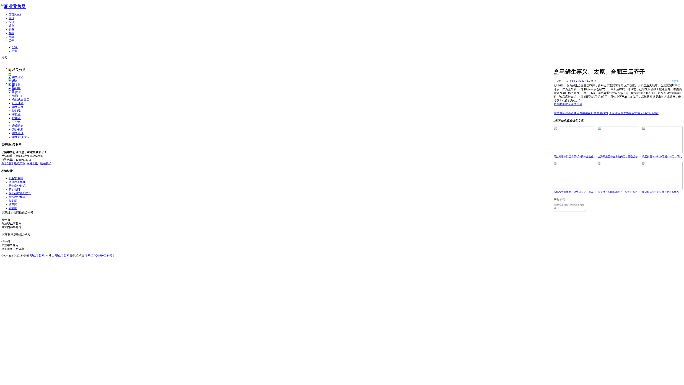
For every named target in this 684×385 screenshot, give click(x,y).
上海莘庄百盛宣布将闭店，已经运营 (618, 156)
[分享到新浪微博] (10, 69)
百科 (11, 36)
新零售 (16, 84)
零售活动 (18, 133)
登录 (15, 47)
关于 (11, 40)
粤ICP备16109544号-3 (101, 255)
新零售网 (14, 189)
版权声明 (19, 163)
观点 (11, 25)
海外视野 (18, 129)
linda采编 (579, 81)
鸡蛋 (579, 104)
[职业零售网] (13, 6)
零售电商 (18, 107)
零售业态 (18, 77)
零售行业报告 (20, 136)
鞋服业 (16, 118)
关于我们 (7, 163)
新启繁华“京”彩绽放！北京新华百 (660, 192)
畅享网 (13, 204)
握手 (562, 104)
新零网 (13, 208)
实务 (11, 29)
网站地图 (32, 163)
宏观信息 (18, 125)
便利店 (16, 88)
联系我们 (45, 163)
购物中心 (18, 95)
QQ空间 (13, 79)
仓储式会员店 (20, 99)
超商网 (13, 200)
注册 (15, 51)
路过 (573, 104)
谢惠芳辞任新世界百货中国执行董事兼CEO (581, 113)
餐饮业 (16, 114)
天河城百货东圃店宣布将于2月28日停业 (634, 113)
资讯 (11, 18)
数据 (11, 33)
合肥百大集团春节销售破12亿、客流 (574, 192)
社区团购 (18, 103)
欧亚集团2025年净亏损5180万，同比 (662, 156)
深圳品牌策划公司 (20, 193)
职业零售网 (16, 178)
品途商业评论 (17, 185)
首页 (15, 14)
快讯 (11, 22)
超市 (15, 80)
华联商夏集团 (17, 182)
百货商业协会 (17, 197)
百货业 (16, 92)
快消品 (16, 110)
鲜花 (556, 104)
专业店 (16, 122)
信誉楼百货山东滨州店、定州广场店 (618, 192)
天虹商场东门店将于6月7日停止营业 (574, 156)
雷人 (568, 104)
